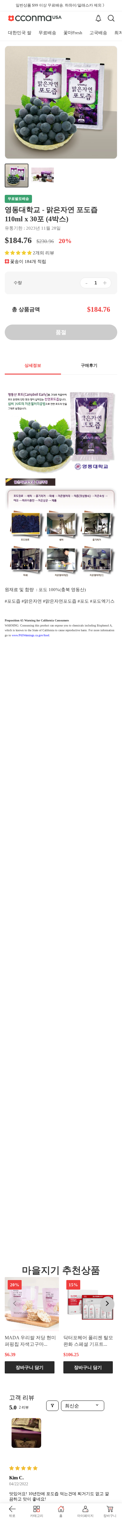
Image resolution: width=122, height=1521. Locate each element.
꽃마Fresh (72, 32)
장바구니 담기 (30, 1367)
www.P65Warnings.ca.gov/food (30, 635)
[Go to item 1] (26, 1433)
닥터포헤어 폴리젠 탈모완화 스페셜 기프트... (88, 1341)
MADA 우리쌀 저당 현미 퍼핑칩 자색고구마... (30, 1341)
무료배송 (47, 32)
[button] (18, 252)
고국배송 (98, 32)
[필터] (52, 1406)
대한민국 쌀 (19, 32)
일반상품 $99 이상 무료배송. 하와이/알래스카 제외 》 (61, 5)
